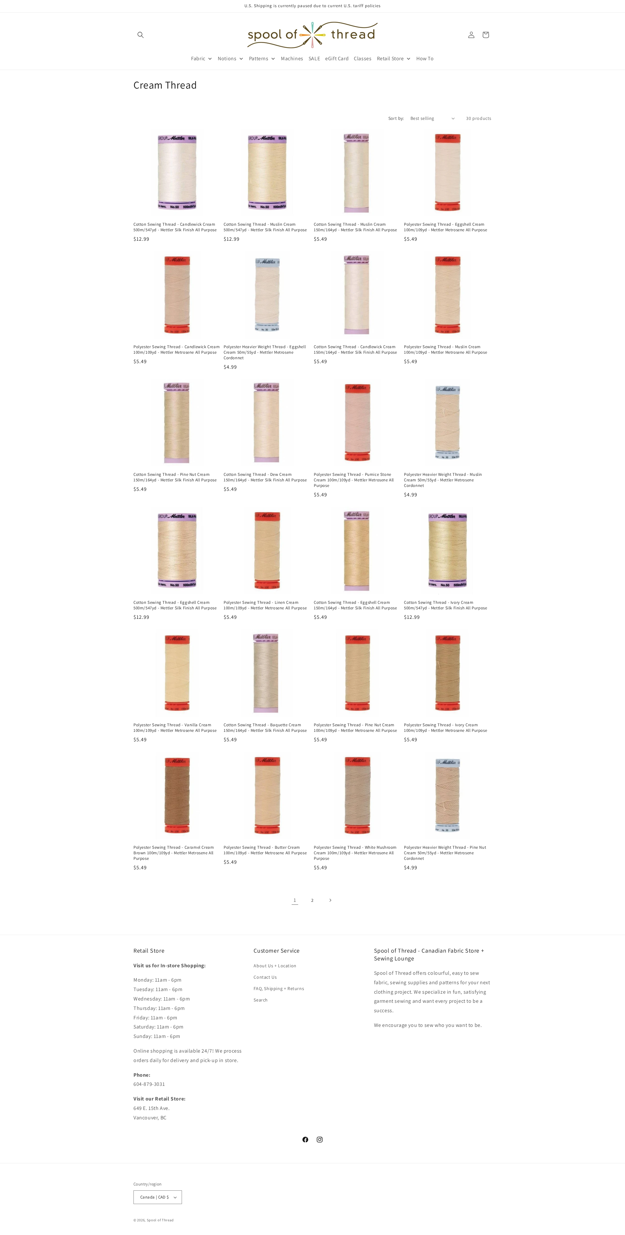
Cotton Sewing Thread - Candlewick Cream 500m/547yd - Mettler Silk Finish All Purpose (174, 227)
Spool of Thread (160, 1220)
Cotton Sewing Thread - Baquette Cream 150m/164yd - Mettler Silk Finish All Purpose (265, 727)
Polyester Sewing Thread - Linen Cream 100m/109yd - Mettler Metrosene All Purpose (265, 605)
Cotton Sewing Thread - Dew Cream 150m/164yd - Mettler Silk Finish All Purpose (265, 477)
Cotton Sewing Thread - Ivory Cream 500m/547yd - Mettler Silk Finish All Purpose (445, 605)
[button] (140, 35)
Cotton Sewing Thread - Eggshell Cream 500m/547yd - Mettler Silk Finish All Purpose (174, 605)
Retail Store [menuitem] (390, 58)
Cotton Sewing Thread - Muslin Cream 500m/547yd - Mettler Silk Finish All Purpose (265, 227)
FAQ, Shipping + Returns (279, 988)
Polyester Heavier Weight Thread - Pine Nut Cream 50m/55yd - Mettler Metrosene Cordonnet (445, 853)
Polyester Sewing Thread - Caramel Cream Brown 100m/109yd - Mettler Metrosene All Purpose (173, 853)
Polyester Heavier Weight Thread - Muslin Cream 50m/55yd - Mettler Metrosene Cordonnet (443, 480)
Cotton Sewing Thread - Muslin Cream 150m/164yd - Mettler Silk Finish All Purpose (355, 227)
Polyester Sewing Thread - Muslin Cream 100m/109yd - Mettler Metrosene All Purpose (445, 349)
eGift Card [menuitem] (337, 58)
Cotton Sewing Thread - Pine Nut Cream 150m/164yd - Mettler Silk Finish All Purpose (174, 477)
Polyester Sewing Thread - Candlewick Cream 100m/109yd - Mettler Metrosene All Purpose (176, 349)
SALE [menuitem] (314, 58)
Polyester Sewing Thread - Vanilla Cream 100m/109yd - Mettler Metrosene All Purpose (174, 727)
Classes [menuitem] (362, 58)
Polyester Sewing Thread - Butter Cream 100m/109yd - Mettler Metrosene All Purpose (265, 850)
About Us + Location (275, 966)
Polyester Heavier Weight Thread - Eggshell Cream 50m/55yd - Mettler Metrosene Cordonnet (265, 352)
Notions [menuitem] (227, 58)
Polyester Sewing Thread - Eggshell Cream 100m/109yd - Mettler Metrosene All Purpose (445, 227)
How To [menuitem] (425, 58)
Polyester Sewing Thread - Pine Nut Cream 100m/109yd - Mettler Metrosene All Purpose (355, 727)
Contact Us (265, 977)
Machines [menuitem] (292, 58)
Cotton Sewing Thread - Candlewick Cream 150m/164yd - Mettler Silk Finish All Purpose (355, 349)
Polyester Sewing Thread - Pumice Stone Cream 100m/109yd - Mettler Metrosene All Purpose (354, 480)
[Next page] (330, 900)
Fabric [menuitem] (198, 58)
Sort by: (396, 118)
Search (261, 1000)
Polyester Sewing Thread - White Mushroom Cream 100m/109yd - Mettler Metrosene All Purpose (355, 853)
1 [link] (295, 900)
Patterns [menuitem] (259, 58)
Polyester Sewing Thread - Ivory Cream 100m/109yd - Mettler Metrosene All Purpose (445, 727)
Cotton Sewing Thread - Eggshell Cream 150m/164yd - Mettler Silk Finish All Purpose (355, 605)
